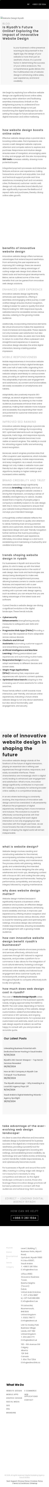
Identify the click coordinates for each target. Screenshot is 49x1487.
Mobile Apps (12, 1394)
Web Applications (31, 1395)
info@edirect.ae (30, 1301)
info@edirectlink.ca (31, 1362)
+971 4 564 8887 (30, 1295)
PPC (8, 1409)
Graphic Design (14, 1398)
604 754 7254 (29, 1359)
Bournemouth (12, 1257)
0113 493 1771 (29, 1337)
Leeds (9, 1262)
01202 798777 (29, 1317)
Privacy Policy (24, 1481)
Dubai (9, 1252)
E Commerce (30, 1391)
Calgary (10, 1267)
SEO (8, 1405)
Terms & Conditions (21, 1483)
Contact (28, 1400)
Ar (28, 4)
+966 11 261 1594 (39, 4)
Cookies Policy (37, 1481)
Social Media (13, 1402)
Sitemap (34, 1483)
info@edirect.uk (29, 1320)
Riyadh (9, 1248)
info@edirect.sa (30, 1269)
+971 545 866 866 (31, 1298)
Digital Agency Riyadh (28, 1200)
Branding (11, 1413)
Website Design (14, 1391)
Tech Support (11, 1481)
